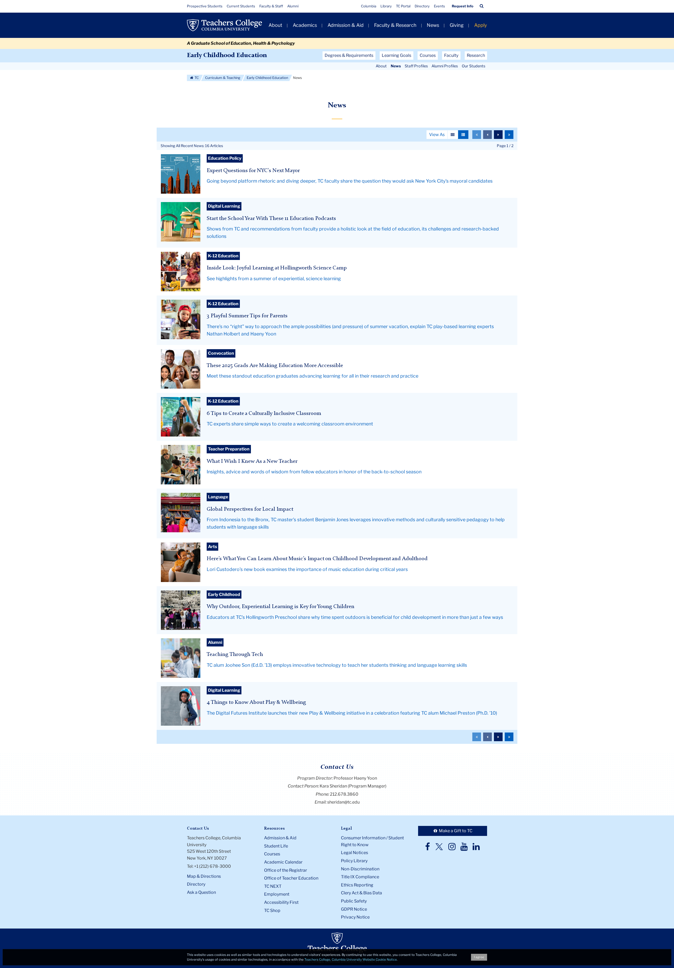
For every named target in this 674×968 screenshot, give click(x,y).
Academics (305, 25)
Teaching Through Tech (235, 654)
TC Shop (272, 910)
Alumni (293, 6)
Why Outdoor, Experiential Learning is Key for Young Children (280, 606)
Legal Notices (354, 852)
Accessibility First (281, 902)
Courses (272, 853)
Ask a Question (201, 892)
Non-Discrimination (360, 868)
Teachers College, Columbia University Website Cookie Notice (350, 959)
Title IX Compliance (360, 876)
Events (439, 6)
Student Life (276, 846)
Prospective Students (204, 6)
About (275, 25)
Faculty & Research (395, 25)
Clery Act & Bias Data (361, 892)
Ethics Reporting (357, 884)
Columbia (368, 6)
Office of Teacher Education (291, 878)
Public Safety (354, 901)
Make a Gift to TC (455, 830)
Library (386, 6)
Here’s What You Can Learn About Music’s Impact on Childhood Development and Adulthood (317, 558)
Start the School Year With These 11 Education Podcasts (271, 218)
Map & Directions (204, 876)
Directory (422, 6)
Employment (276, 894)
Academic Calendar (283, 862)
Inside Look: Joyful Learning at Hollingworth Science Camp (277, 268)
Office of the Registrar (285, 870)
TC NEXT (272, 886)
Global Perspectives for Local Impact (250, 509)
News (433, 25)
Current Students (241, 6)
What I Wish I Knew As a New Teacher (252, 461)
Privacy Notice (355, 917)
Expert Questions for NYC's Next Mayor (253, 170)
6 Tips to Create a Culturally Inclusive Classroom (264, 413)
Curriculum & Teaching (222, 78)
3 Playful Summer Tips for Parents (247, 316)
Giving (457, 25)
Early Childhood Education (227, 55)
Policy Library (354, 860)
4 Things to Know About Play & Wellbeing (256, 702)
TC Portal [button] (403, 6)
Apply (480, 25)
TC (196, 78)
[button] (481, 6)
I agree (479, 957)
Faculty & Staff (271, 6)
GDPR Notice (354, 909)
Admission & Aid (346, 25)
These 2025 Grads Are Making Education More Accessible (275, 365)
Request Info (462, 6)
